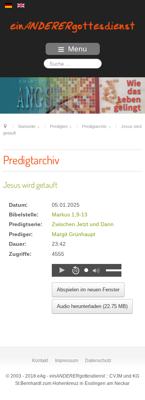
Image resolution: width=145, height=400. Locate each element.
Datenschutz (98, 360)
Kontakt (40, 360)
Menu (77, 49)
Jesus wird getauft (30, 185)
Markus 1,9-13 (69, 215)
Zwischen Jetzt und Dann (83, 224)
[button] (62, 270)
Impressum (66, 360)
